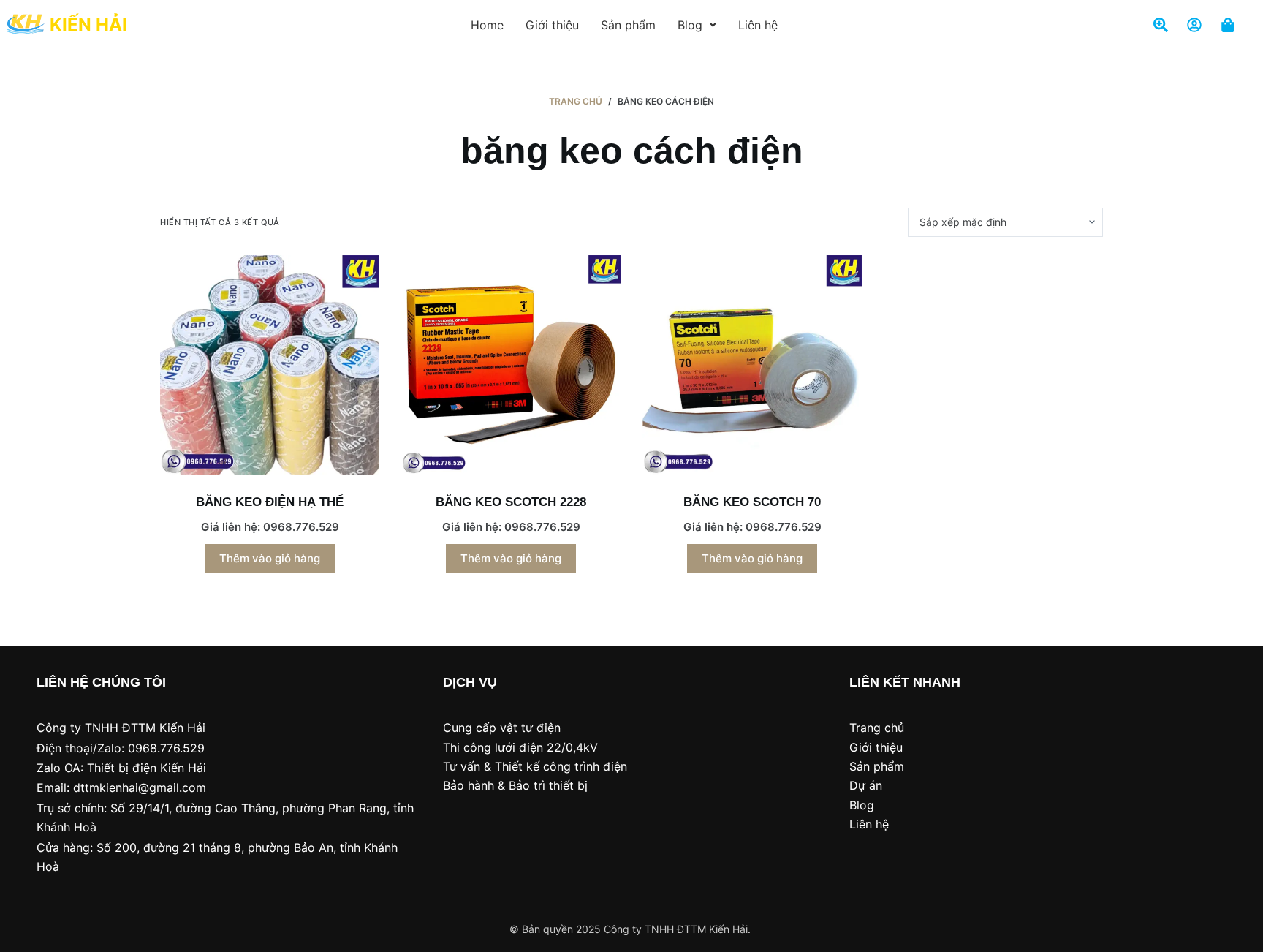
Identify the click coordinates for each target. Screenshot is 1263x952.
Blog (690, 25)
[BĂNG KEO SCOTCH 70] (752, 365)
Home (487, 25)
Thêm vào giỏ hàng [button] (269, 558)
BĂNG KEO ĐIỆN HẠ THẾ (270, 502)
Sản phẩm (628, 25)
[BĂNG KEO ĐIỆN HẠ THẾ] (269, 365)
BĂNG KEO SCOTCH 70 (752, 502)
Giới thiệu (552, 25)
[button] (697, 25)
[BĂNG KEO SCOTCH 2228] (511, 365)
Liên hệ (758, 25)
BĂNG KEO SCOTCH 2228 (511, 502)
